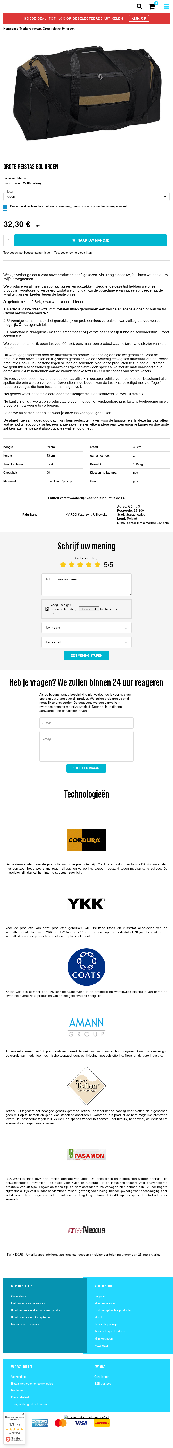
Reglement (18, 1390)
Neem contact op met (25, 1324)
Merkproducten (30, 28)
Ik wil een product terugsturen (30, 1317)
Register (99, 1296)
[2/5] (71, 564)
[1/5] (63, 564)
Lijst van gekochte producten (113, 1310)
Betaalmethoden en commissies (32, 1383)
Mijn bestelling (22, 1286)
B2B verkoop (102, 1383)
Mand (98, 1317)
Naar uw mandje (93, 240)
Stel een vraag (86, 768)
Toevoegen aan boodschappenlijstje (26, 252)
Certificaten (101, 1376)
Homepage (10, 28)
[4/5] (89, 564)
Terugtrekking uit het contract (30, 1404)
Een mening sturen (86, 655)
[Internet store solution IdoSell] (86, 1417)
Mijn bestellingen (105, 1303)
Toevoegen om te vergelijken (73, 252)
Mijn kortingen (103, 1338)
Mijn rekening (104, 1286)
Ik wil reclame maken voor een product (36, 1310)
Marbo (21, 178)
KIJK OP (138, 18)
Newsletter (101, 1345)
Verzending (18, 1376)
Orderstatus (19, 1296)
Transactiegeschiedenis (109, 1331)
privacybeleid (80, 706)
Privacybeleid (20, 1397)
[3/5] (80, 564)
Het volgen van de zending (28, 1303)
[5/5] (97, 564)
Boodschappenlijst (106, 1324)
